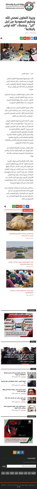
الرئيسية (33, 473)
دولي (16, 473)
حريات (3, 473)
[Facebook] (22, 452)
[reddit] (28, 38)
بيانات (7, 473)
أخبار (26, 33)
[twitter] (31, 38)
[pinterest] (24, 38)
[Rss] (15, 452)
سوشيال (21, 473)
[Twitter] (18, 452)
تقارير (25, 473)
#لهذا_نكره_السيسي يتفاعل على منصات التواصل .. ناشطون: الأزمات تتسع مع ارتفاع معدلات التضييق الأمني (19, 357)
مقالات (12, 473)
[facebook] (35, 38)
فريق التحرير (31, 361)
